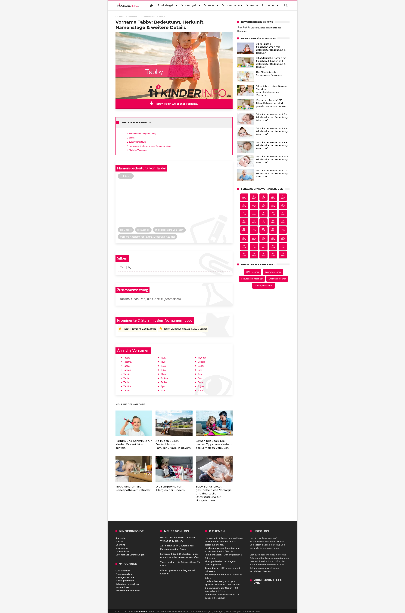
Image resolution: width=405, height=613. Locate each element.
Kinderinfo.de (140, 611)
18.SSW (263, 222)
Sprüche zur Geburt (215, 584)
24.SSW (273, 230)
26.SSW (244, 238)
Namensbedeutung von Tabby (141, 133)
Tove (163, 361)
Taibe (200, 374)
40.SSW (283, 255)
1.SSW (244, 197)
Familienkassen (213, 554)
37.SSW (254, 255)
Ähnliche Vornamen (136, 150)
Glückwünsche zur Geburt (218, 588)
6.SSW (244, 205)
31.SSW (244, 246)
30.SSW (283, 238)
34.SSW (273, 246)
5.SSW (283, 197)
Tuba (163, 370)
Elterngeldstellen (214, 561)
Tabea (126, 366)
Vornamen (210, 594)
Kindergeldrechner (263, 285)
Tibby (163, 374)
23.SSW (263, 230)
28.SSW (263, 238)
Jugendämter (212, 568)
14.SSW (273, 213)
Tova (163, 357)
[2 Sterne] (241, 27)
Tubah (201, 390)
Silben (130, 138)
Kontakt (119, 541)
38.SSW (263, 255)
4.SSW (273, 197)
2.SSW (254, 197)
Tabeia (126, 374)
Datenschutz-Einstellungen (130, 554)
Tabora (126, 390)
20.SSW (283, 222)
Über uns (120, 544)
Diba (200, 370)
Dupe (200, 378)
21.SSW (244, 230)
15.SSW (283, 213)
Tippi (163, 386)
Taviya (164, 382)
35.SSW (283, 246)
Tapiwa (164, 378)
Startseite (120, 538)
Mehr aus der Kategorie (130, 404)
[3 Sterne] (243, 27)
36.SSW (244, 255)
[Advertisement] (174, 204)
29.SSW (273, 238)
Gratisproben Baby (214, 581)
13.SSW (263, 213)
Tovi (163, 390)
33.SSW (263, 246)
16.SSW (244, 222)
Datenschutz (122, 551)
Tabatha (127, 361)
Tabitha (127, 386)
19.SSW (273, 222)
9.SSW (273, 205)
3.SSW (263, 197)
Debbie (201, 361)
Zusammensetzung (136, 142)
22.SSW (254, 230)
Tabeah (127, 370)
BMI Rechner (122, 587)
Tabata (126, 357)
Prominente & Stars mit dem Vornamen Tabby (149, 146)
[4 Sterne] (246, 27)
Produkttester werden (216, 541)
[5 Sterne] (248, 27)
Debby (201, 366)
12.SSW (254, 213)
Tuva (163, 366)
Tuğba (201, 386)
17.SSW (254, 222)
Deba (200, 382)
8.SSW (263, 205)
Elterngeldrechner (277, 279)
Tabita (126, 382)
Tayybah (202, 357)
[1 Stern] (238, 27)
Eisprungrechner (273, 272)
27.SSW (254, 238)
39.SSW (273, 255)
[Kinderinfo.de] (128, 5)
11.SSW (244, 213)
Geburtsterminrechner (252, 279)
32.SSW (254, 246)
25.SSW (283, 230)
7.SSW (254, 205)
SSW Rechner (252, 272)
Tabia (126, 378)
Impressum (121, 548)
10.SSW (283, 205)
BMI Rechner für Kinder (127, 590)
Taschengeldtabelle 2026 (218, 574)
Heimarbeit (211, 538)
